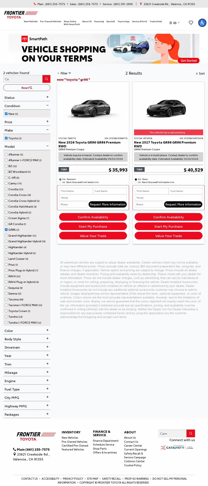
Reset (25, 87)
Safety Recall (111, 478)
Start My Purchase (93, 226)
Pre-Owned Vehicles (74, 441)
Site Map (93, 478)
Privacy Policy (73, 478)
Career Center (133, 445)
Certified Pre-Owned (75, 445)
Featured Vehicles (73, 449)
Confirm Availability (93, 216)
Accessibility (51, 478)
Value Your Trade (93, 235)
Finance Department (106, 440)
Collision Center (134, 461)
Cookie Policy (132, 465)
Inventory (71, 432)
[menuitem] (27, 113)
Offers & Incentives (105, 452)
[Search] (46, 79)
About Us (130, 437)
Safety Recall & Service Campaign (135, 455)
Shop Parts (100, 448)
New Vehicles (70, 437)
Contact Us (131, 441)
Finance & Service (101, 433)
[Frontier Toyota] (20, 13)
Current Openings (135, 449)
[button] (31, 21)
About (130, 432)
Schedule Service (103, 444)
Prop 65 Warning (137, 478)
